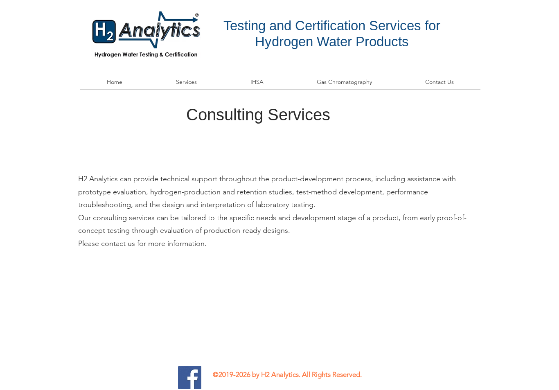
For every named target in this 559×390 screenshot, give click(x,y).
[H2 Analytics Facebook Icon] (189, 377)
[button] (186, 84)
